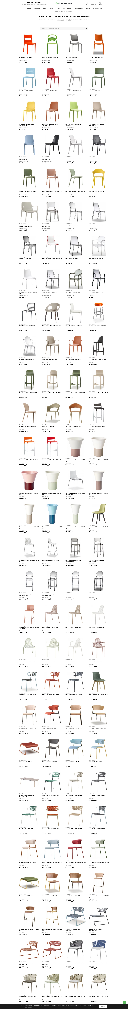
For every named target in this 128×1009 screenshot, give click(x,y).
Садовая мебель (78, 8)
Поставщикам (43, 4)
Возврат (38, 4)
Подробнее (28, 1007)
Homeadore (57, 11)
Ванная (69, 8)
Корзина (100, 4)
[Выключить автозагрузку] (124, 1002)
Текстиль (51, 8)
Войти (87, 4)
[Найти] (85, 28)
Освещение (37, 8)
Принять (103, 1006)
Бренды (88, 8)
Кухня (58, 8)
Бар (64, 8)
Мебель (29, 8)
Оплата (28, 4)
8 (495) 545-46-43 (35, 2)
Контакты (33, 4)
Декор (44, 8)
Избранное (93, 4)
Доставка (24, 4)
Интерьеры (96, 8)
